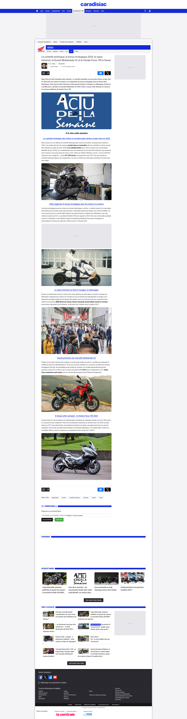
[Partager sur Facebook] (101, 72)
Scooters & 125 (78, 11)
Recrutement (115, 704)
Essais (47, 11)
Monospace (41, 698)
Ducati (64, 497)
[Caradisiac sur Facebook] (40, 677)
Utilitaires (66, 698)
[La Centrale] (65, 716)
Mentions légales (120, 692)
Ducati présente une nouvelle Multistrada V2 (76, 358)
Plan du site (118, 690)
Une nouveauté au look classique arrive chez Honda (105, 588)
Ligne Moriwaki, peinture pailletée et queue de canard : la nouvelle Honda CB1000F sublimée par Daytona (53, 590)
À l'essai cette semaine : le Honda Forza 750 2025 (76, 416)
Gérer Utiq (118, 699)
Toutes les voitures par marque (97, 695)
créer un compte (77, 515)
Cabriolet (66, 693)
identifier (69, 515)
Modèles (55, 51)
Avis (63, 11)
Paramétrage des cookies (122, 697)
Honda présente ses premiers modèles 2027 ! (132, 588)
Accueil (49, 51)
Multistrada (55, 497)
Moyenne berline (43, 693)
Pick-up (66, 696)
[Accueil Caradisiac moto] (37, 11)
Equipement (56, 11)
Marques (88, 11)
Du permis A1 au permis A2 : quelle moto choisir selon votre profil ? (101, 627)
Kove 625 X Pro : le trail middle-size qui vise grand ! (100, 639)
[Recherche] (145, 11)
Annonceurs (78, 704)
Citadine (40, 691)
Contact (70, 704)
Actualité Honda (47, 568)
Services (96, 11)
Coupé (65, 691)
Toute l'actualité (47, 607)
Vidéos (76, 51)
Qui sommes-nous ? (103, 704)
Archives (117, 688)
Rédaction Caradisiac (90, 704)
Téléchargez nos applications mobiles (53, 683)
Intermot (85, 497)
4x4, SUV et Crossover (70, 695)
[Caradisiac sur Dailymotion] (50, 677)
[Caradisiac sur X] (45, 677)
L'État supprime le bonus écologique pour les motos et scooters (76, 204)
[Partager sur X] (108, 72)
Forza (100, 497)
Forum (69, 11)
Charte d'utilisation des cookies (123, 696)
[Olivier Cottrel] (44, 68)
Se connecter (47, 519)
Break (40, 696)
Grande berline (42, 695)
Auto (102, 11)
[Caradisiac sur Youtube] (55, 677)
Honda (50, 47)
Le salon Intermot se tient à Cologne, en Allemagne (76, 290)
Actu (41, 11)
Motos (91, 691)
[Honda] (41, 51)
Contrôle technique (74, 497)
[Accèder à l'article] (54, 578)
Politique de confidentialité (122, 694)
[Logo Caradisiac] (93, 8)
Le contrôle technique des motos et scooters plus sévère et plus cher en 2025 (76, 138)
